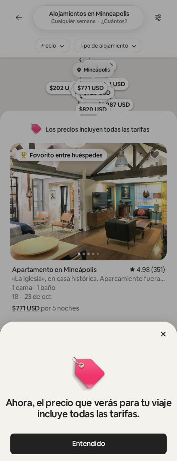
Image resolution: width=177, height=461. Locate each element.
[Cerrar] (163, 334)
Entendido (88, 443)
